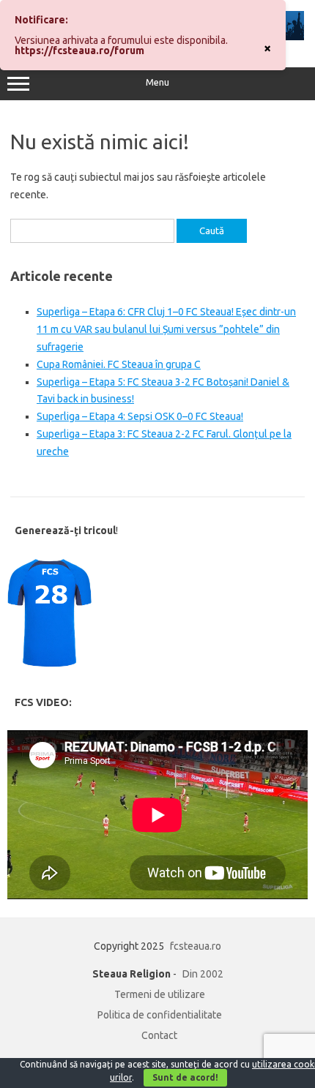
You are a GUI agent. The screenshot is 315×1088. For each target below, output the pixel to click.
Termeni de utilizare (159, 994)
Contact (159, 1035)
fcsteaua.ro (195, 946)
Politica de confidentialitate (159, 1015)
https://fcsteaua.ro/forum (79, 50)
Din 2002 (202, 974)
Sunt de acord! (185, 1077)
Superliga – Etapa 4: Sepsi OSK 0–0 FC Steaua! (140, 416)
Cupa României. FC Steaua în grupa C (119, 364)
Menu (157, 82)
